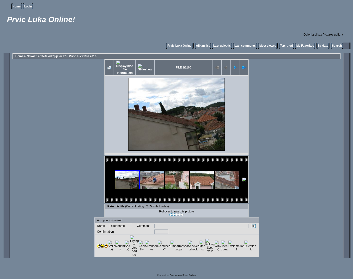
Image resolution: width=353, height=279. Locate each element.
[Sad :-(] (127, 246)
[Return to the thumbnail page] (109, 67)
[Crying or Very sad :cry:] (134, 246)
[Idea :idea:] (224, 246)
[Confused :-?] (164, 246)
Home (16, 6)
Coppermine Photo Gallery (183, 275)
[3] (176, 214)
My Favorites (305, 45)
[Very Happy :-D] (106, 246)
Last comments (245, 45)
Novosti (32, 56)
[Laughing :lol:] (99, 246)
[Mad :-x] (202, 246)
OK (254, 226)
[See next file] (235, 67)
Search (337, 45)
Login (28, 6)
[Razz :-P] (102, 246)
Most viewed (267, 45)
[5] (182, 214)
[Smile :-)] (111, 246)
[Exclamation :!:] (236, 246)
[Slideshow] (145, 67)
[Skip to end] (243, 67)
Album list (203, 45)
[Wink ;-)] (218, 246)
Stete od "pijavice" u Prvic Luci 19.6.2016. (68, 56)
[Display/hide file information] (124, 67)
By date (323, 45)
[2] (173, 214)
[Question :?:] (250, 246)
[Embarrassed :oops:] (179, 246)
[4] (179, 214)
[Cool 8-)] (142, 246)
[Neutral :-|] (120, 246)
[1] (170, 214)
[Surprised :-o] (151, 246)
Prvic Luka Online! (179, 45)
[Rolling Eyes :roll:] (210, 246)
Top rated (286, 45)
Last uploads (222, 45)
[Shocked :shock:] (194, 246)
